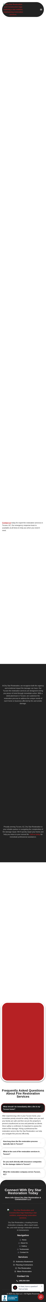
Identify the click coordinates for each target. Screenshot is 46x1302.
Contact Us (23, 1276)
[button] (41, 9)
